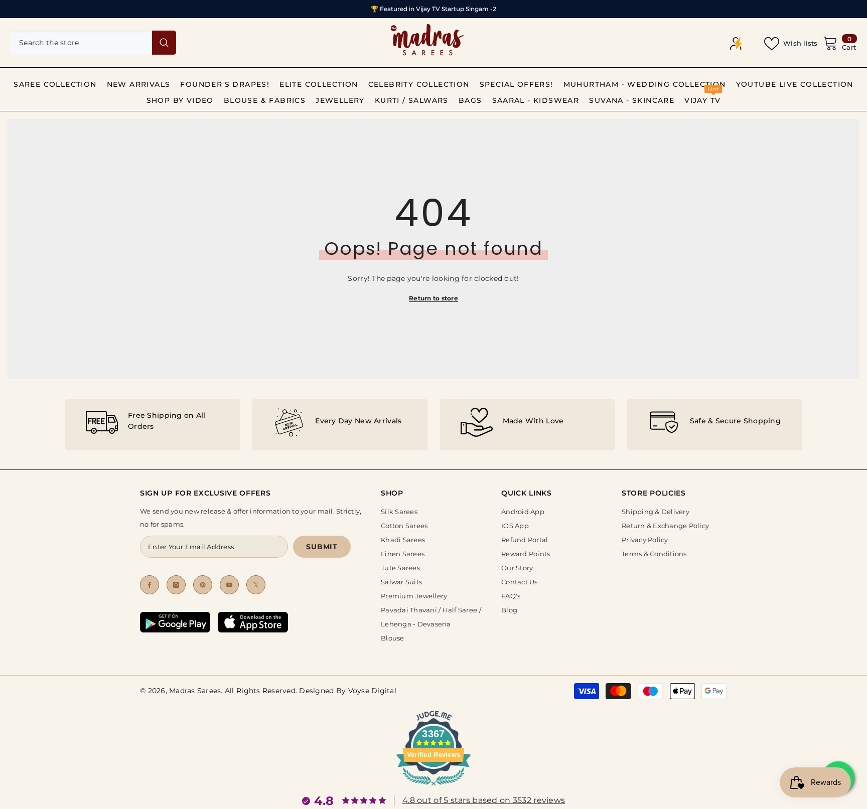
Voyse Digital (372, 690)
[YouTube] (229, 584)
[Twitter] (255, 584)
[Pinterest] (202, 584)
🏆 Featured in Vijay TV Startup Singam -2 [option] (433, 9)
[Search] (93, 43)
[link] (152, 424)
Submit (321, 546)
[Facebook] (149, 584)
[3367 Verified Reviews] (433, 787)
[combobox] (81, 43)
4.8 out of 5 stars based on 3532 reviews (483, 800)
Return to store (433, 298)
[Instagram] (176, 584)
